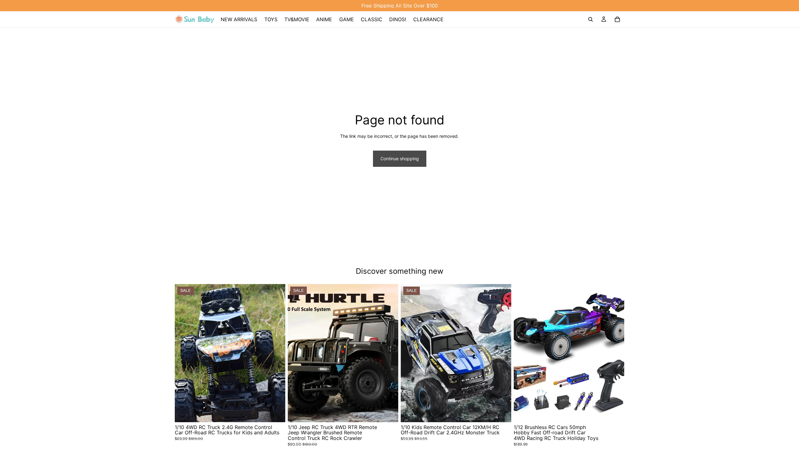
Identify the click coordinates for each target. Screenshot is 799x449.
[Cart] (617, 19)
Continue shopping (399, 158)
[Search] (590, 19)
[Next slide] (276, 353)
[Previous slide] (184, 353)
